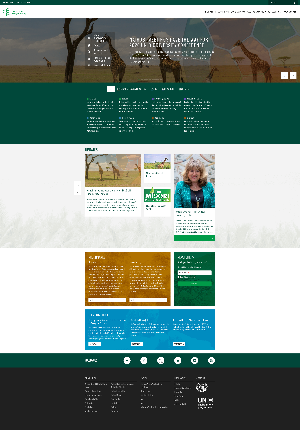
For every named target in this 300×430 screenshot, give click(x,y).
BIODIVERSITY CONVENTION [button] (217, 11)
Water (142, 403)
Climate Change (145, 391)
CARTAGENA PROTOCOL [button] (241, 11)
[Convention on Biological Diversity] (14, 11)
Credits (176, 400)
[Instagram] (192, 360)
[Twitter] (158, 360)
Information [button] (8, 2)
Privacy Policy (178, 396)
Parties (113, 407)
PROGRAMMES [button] (290, 11)
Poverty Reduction (147, 395)
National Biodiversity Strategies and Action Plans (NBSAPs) (122, 386)
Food (142, 399)
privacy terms (191, 277)
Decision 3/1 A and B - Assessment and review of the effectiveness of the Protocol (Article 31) (166, 124)
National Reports (116, 395)
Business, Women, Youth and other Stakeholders (152, 386)
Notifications (115, 403)
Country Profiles (90, 407)
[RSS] (209, 360)
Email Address (183, 273)
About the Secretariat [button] (23, 2)
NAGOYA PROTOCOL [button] (261, 11)
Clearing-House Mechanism (93, 395)
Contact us (177, 384)
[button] (77, 184)
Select (92, 300)
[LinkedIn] (175, 360)
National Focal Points (118, 391)
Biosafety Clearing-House (93, 391)
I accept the (187, 277)
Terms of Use (178, 392)
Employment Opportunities (182, 388)
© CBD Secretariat (180, 404)
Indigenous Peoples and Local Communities (154, 407)
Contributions (89, 403)
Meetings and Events (91, 411)
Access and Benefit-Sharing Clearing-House (96, 386)
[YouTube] (124, 360)
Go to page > (137, 344)
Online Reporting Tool (92, 399)
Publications (115, 411)
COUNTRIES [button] (277, 11)
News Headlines (116, 399)
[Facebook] (141, 360)
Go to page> (94, 344)
